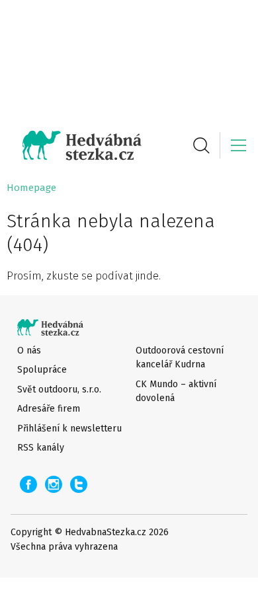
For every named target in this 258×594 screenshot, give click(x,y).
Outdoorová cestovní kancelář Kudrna (180, 357)
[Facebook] (28, 484)
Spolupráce (42, 369)
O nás (29, 350)
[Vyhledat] (201, 145)
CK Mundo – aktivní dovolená (176, 391)
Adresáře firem (48, 408)
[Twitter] (78, 484)
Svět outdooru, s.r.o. (59, 389)
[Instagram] (53, 484)
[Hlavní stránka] (74, 145)
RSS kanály (40, 447)
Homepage (31, 188)
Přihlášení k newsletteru (69, 428)
